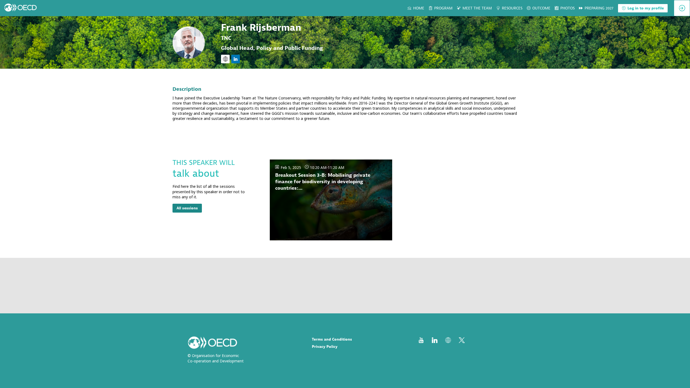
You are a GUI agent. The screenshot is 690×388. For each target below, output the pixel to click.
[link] (416, 8)
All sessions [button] (187, 208)
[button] (643, 8)
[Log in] (682, 8)
